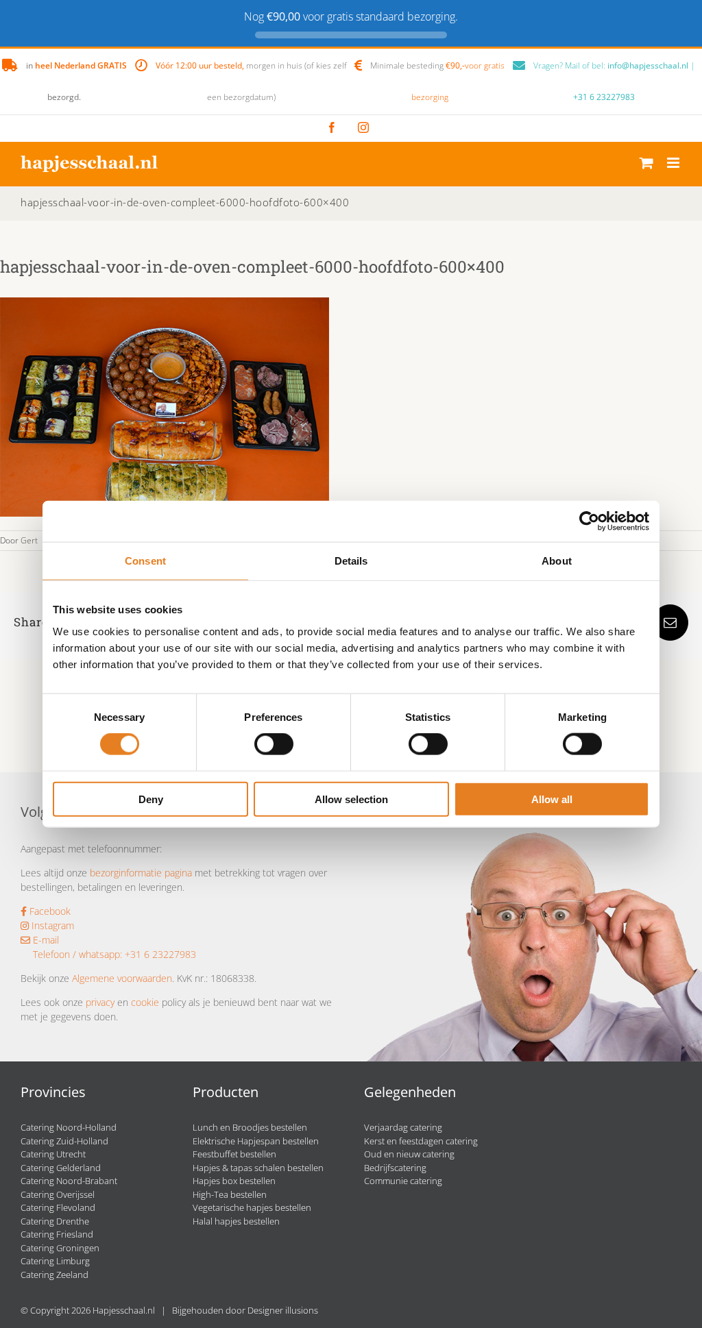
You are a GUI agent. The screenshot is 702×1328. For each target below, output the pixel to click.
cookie (145, 1002)
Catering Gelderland (61, 1167)
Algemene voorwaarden (122, 978)
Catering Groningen (60, 1248)
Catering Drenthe (55, 1221)
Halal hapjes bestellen (236, 1221)
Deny (150, 798)
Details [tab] (351, 561)
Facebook (49, 911)
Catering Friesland (57, 1234)
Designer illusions (282, 1310)
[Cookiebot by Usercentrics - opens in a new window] (589, 521)
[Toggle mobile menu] (674, 163)
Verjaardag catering (403, 1127)
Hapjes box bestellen (234, 1181)
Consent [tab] (145, 561)
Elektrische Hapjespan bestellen (256, 1141)
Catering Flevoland (58, 1207)
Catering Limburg (55, 1261)
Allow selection (351, 798)
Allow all (551, 798)
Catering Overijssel (58, 1194)
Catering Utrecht (53, 1154)
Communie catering (403, 1181)
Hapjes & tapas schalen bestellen (258, 1167)
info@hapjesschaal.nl (647, 65)
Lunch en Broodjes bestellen (250, 1127)
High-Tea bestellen (230, 1194)
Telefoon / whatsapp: (77, 954)
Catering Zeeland (54, 1274)
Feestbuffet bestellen (234, 1154)
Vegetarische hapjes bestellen (252, 1207)
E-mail (44, 939)
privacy (100, 1002)
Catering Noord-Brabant (69, 1181)
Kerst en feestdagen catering (421, 1141)
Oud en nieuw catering (409, 1154)
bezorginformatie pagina (141, 872)
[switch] (273, 744)
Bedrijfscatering (395, 1167)
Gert (29, 540)
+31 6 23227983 (604, 97)
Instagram (51, 925)
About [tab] (557, 561)
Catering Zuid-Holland (64, 1141)
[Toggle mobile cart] (646, 163)
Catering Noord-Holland (69, 1127)
